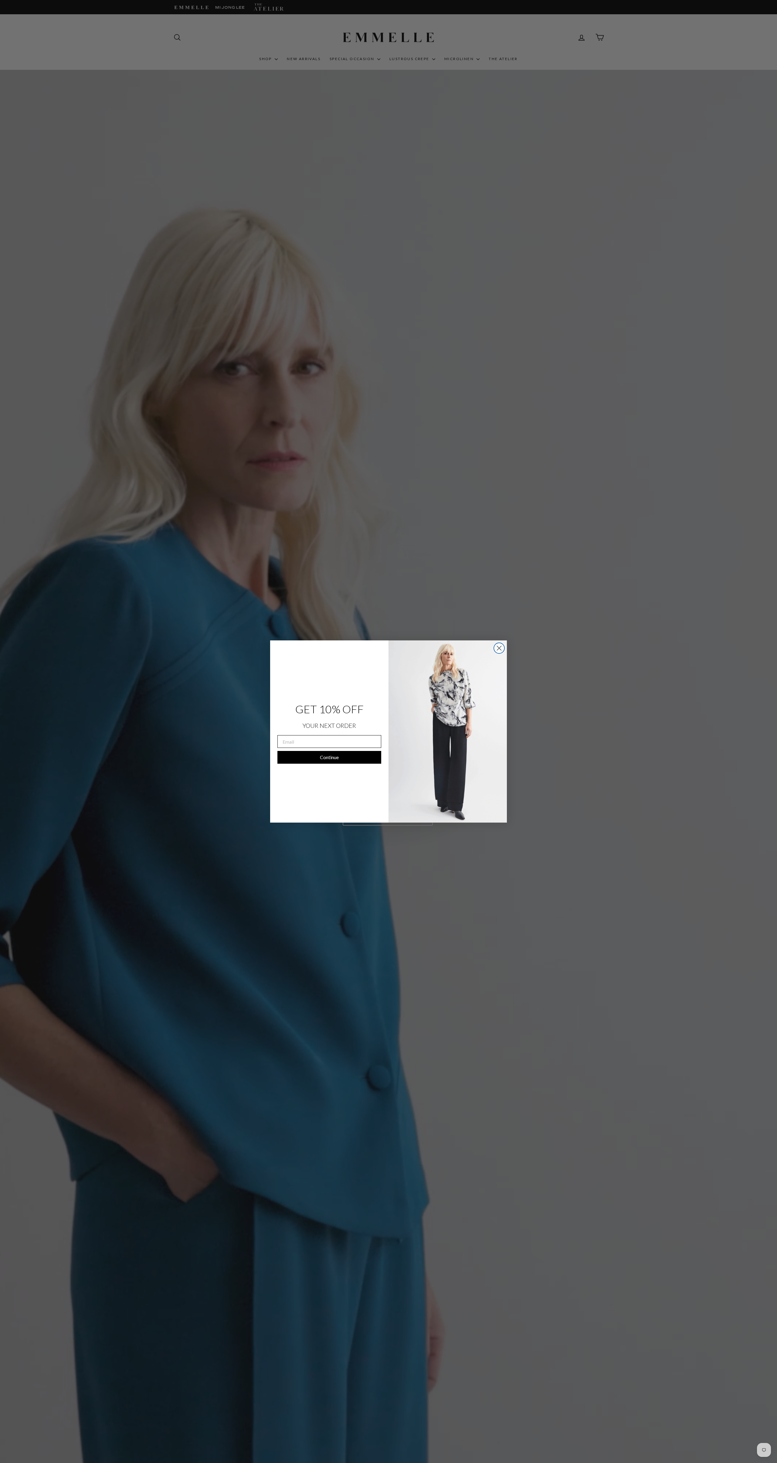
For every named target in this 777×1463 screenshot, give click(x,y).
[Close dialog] (499, 648)
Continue (329, 757)
